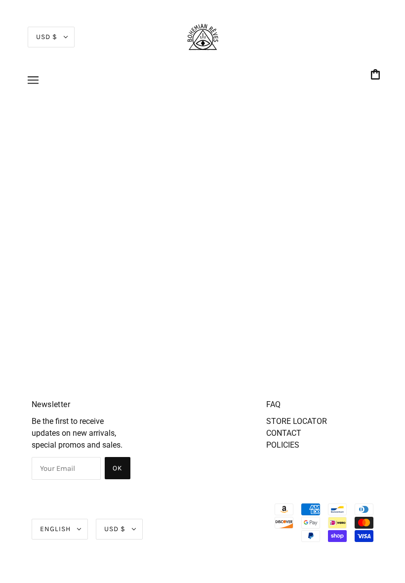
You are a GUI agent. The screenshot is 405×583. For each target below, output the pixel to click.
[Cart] (376, 75)
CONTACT (283, 433)
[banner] (202, 36)
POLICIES (282, 445)
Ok (117, 468)
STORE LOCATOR (296, 421)
